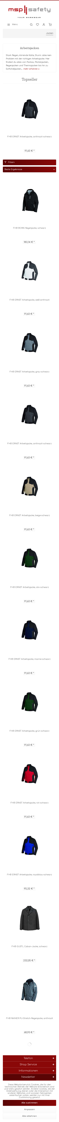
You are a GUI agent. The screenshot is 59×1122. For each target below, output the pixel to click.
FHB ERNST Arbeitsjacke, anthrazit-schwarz (29, 137)
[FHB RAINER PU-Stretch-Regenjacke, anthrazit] (29, 990)
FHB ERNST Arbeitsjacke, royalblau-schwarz (29, 875)
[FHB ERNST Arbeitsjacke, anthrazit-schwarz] (29, 110)
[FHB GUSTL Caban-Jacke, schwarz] (29, 918)
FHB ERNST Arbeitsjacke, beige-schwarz (29, 515)
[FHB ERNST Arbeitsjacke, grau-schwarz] (29, 344)
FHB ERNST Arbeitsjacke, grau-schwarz (29, 372)
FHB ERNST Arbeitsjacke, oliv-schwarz (29, 587)
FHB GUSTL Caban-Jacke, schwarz (29, 946)
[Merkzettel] (37, 24)
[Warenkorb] (50, 24)
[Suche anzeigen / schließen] (31, 24)
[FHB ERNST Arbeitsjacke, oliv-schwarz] (29, 559)
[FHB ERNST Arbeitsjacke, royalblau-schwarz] (29, 847)
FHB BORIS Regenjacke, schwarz (29, 228)
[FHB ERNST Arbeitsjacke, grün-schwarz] (29, 703)
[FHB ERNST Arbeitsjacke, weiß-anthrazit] (29, 272)
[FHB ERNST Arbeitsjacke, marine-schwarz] (29, 631)
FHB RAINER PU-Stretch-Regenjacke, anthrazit (29, 1018)
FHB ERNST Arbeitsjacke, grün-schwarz (29, 731)
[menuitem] (12, 24)
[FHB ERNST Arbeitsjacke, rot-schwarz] (29, 775)
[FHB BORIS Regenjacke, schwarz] (29, 200)
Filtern (11, 162)
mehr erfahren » (31, 69)
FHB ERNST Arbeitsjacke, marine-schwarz (30, 659)
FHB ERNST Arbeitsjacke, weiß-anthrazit (30, 300)
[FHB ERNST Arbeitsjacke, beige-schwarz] (29, 487)
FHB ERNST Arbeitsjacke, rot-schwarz (30, 803)
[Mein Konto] (44, 24)
